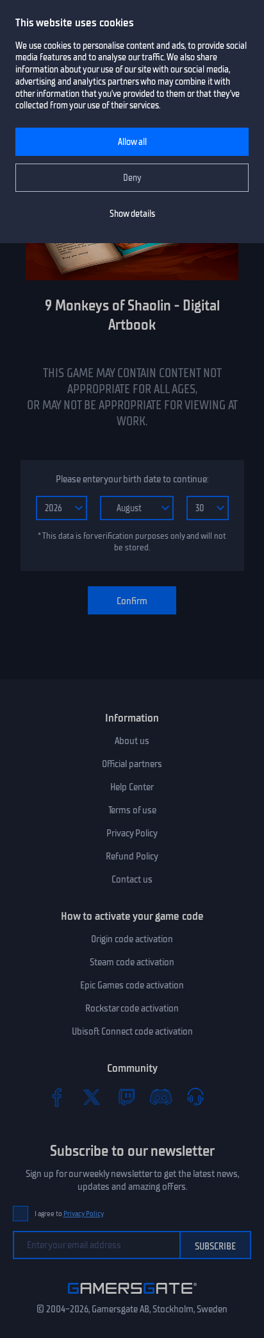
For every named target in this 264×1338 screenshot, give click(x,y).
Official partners (132, 764)
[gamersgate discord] (161, 1097)
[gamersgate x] (91, 1097)
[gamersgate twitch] (126, 1097)
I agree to (69, 1214)
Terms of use (132, 810)
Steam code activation (132, 962)
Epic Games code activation (132, 985)
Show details (132, 214)
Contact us (132, 879)
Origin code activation (132, 939)
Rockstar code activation (132, 1008)
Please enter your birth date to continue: (132, 479)
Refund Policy (132, 856)
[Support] (195, 1097)
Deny (132, 178)
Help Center (132, 787)
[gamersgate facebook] (57, 1097)
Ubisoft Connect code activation (132, 1031)
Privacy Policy (132, 833)
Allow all (132, 142)
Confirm (132, 601)
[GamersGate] (132, 1296)
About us (132, 740)
